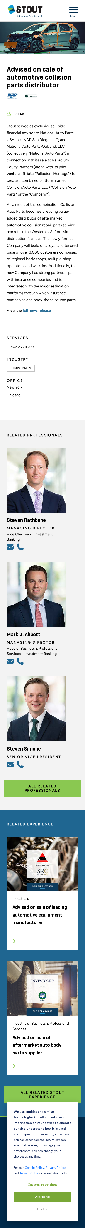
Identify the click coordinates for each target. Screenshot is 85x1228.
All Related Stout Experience (43, 1094)
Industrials (20, 368)
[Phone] (21, 546)
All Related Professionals (42, 788)
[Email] (11, 546)
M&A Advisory (22, 346)
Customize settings (42, 1184)
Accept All (42, 1197)
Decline (42, 1209)
